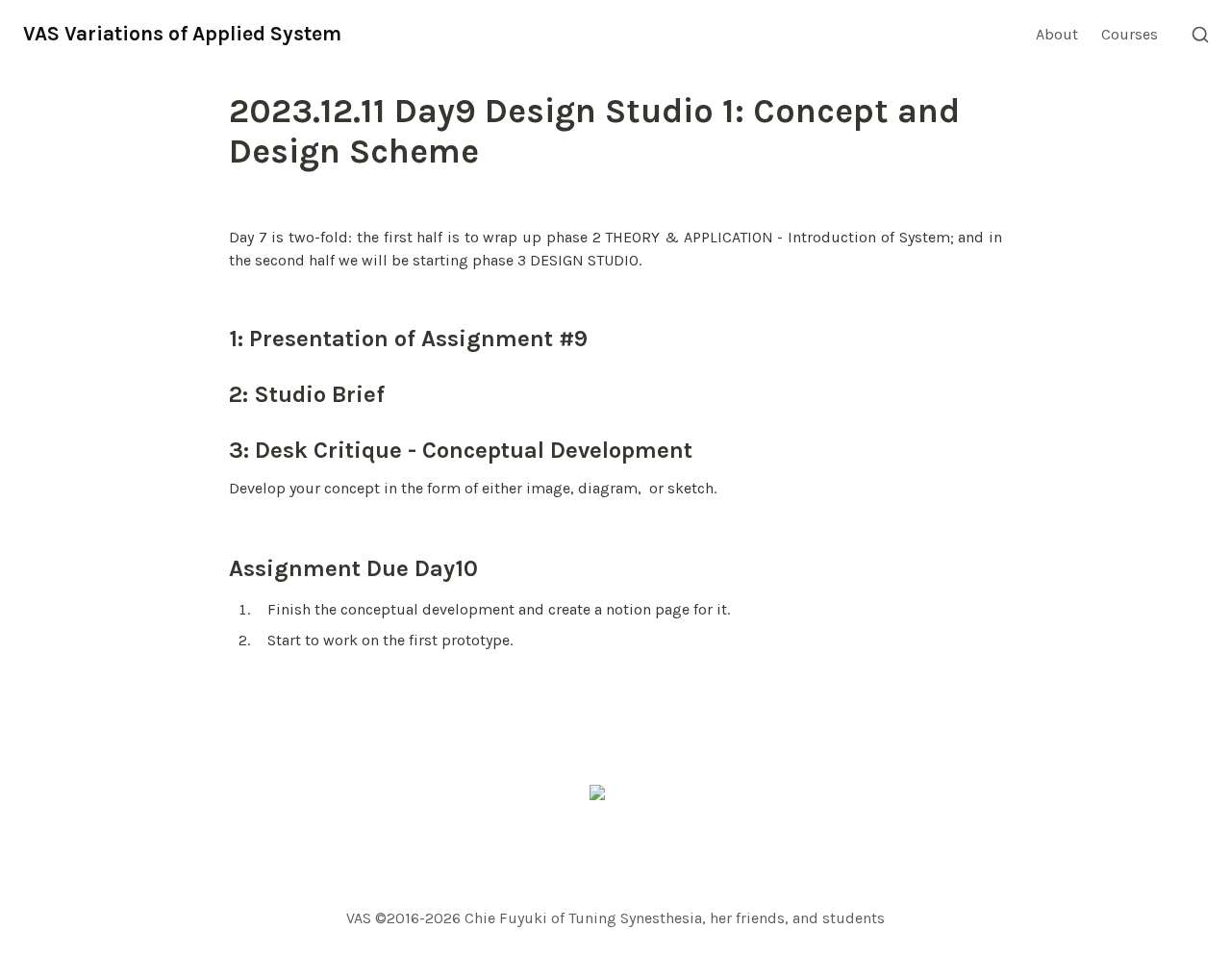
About (1057, 34)
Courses (1129, 34)
